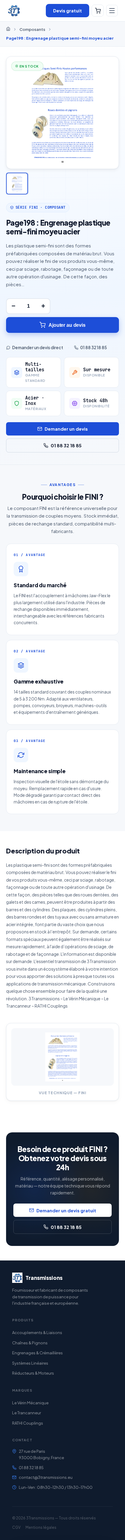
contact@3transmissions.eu (46, 1477)
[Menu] (112, 10)
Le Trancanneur (26, 1412)
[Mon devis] (98, 11)
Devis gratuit (67, 10)
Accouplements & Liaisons (37, 1332)
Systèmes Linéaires (30, 1363)
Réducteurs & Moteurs (33, 1373)
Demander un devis (66, 429)
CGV (16, 1527)
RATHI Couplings (27, 1423)
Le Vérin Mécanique (30, 1402)
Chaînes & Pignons (30, 1342)
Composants (32, 29)
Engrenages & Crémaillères (37, 1352)
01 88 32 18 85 (93, 347)
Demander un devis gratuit (66, 1210)
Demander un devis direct (37, 347)
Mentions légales (40, 1527)
